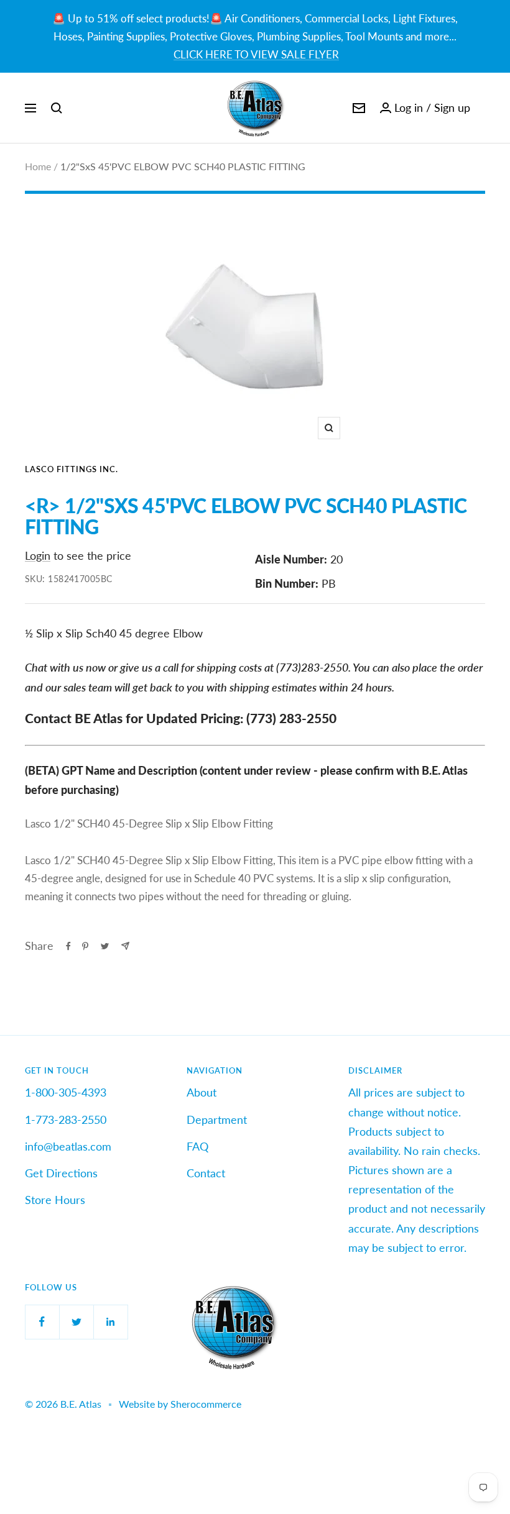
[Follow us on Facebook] (42, 1322)
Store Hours (55, 1199)
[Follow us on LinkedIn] (110, 1322)
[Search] (56, 108)
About (201, 1092)
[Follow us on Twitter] (76, 1322)
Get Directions (61, 1173)
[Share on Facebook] (68, 946)
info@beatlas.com (68, 1146)
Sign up (452, 107)
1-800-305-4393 (65, 1092)
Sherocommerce (205, 1404)
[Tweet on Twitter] (105, 946)
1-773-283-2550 (65, 1119)
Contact (206, 1173)
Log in (408, 107)
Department (217, 1119)
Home (38, 166)
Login (37, 555)
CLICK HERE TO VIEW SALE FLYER (256, 54)
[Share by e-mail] (125, 946)
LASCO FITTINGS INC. (71, 469)
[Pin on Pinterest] (85, 946)
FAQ (197, 1146)
